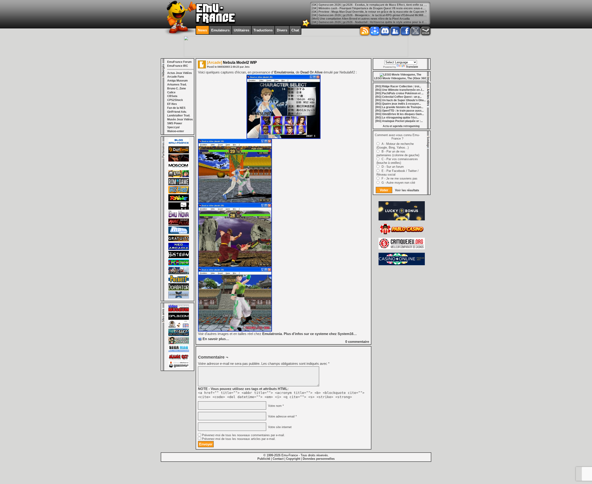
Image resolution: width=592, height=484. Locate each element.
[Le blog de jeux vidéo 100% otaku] (178, 208)
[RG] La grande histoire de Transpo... (399, 107)
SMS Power (174, 123)
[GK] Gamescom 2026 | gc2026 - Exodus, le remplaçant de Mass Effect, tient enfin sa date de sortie (377, 4)
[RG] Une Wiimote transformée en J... (399, 89)
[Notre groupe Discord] (385, 31)
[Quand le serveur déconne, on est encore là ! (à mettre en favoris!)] (178, 144)
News (202, 30)
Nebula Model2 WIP (232, 62)
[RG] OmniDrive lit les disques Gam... (399, 114)
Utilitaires (241, 30)
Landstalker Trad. (178, 115)
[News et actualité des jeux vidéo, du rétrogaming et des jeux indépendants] (178, 184)
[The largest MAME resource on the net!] (178, 232)
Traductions (263, 30)
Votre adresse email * (282, 416)
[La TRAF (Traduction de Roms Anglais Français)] (178, 273)
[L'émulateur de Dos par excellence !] (178, 160)
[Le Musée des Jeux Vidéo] (178, 310)
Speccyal (173, 127)
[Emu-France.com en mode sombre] (306, 26)
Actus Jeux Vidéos (179, 73)
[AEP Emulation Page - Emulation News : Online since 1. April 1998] (178, 335)
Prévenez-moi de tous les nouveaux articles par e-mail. (239, 439)
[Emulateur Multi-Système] (178, 289)
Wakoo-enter (175, 131)
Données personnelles (319, 458)
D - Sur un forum (393, 166)
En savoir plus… (216, 339)
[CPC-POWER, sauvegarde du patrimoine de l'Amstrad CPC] (178, 265)
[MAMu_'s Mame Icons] (178, 327)
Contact (278, 458)
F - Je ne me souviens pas (399, 178)
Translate (412, 66)
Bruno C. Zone (176, 88)
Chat (295, 30)
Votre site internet (279, 427)
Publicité (263, 458)
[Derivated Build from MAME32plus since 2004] (178, 224)
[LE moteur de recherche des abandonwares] (178, 241)
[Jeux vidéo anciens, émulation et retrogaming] (178, 216)
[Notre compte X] (415, 31)
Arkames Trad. (177, 84)
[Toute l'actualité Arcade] (178, 249)
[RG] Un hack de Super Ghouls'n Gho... (400, 100)
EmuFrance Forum (179, 62)
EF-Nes (172, 104)
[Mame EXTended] (178, 359)
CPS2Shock (175, 100)
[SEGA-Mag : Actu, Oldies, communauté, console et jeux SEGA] (178, 351)
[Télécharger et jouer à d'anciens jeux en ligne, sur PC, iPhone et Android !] (178, 152)
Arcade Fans (175, 76)
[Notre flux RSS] (364, 31)
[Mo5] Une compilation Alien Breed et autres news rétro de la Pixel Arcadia (361, 18)
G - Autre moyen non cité (398, 182)
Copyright (293, 458)
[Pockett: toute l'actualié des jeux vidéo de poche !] (178, 281)
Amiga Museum (177, 80)
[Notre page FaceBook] (405, 31)
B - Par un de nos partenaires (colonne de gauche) (397, 153)
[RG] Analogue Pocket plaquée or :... (399, 121)
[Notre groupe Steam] (425, 31)
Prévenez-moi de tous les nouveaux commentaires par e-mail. (243, 435)
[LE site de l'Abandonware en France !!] (178, 176)
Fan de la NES (176, 108)
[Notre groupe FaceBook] (395, 31)
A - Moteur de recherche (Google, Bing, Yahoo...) (395, 145)
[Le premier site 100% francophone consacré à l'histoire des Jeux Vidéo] (178, 192)
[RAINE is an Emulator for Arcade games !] (178, 200)
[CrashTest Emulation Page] (178, 343)
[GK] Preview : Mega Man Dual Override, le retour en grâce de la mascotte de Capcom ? (369, 11)
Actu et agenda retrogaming (401, 126)
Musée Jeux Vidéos (180, 119)
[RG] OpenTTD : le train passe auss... (399, 110)
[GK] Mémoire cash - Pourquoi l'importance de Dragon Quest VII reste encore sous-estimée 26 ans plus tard (382, 8)
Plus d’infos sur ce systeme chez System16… (320, 334)
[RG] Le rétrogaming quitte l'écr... (397, 117)
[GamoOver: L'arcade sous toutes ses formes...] (178, 367)
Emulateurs (220, 30)
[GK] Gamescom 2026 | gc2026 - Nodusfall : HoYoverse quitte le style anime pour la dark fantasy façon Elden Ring (386, 22)
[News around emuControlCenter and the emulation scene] (178, 297)
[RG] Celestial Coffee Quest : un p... (398, 96)
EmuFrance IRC (177, 65)
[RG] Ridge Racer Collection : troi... (398, 86)
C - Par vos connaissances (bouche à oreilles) (397, 160)
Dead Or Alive (311, 72)
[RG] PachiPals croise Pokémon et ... (399, 93)
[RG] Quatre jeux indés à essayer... (398, 103)
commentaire (357, 342)
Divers (282, 30)
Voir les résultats (407, 190)
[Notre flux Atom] (374, 31)
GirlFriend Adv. (177, 111)
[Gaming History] (178, 257)
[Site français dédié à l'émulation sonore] (178, 318)
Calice (171, 92)
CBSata (172, 96)
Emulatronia (284, 72)
